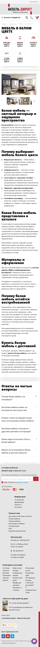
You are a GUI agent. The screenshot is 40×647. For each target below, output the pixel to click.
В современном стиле (30, 589)
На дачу (28, 580)
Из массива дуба (29, 574)
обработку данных (22, 482)
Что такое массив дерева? (19, 603)
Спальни (6, 570)
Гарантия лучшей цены (17, 531)
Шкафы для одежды (17, 584)
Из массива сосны (29, 569)
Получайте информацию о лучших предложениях (19, 475)
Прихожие (7, 575)
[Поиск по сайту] (27, 18)
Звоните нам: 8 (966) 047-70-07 (14, 470)
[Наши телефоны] (31, 18)
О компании (19, 500)
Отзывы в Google (17, 557)
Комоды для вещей (17, 574)
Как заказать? (33, 2)
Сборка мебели (14, 521)
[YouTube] (8, 636)
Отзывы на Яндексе (18, 555)
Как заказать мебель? (17, 523)
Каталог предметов (12, 18)
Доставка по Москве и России (20, 516)
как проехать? (18, 551)
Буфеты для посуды (17, 569)
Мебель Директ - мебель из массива (18, 618)
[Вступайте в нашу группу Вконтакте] (3, 636)
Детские (6, 573)
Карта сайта (6, 615)
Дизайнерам (19, 502)
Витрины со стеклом (17, 588)
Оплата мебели (14, 519)
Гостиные (6, 568)
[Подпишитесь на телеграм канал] (12, 636)
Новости (18, 504)
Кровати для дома (17, 579)
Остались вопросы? (10, 468)
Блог (10, 528)
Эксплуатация (14, 526)
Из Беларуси (30, 578)
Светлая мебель (6, 579)
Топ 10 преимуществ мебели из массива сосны (21, 608)
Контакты (18, 507)
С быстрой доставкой (29, 584)
